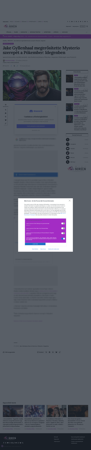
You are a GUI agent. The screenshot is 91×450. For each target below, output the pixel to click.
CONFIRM (35, 244)
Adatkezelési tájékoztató (53, 249)
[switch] (63, 223)
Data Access (43, 249)
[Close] (70, 201)
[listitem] (45, 220)
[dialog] (45, 225)
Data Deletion (35, 249)
